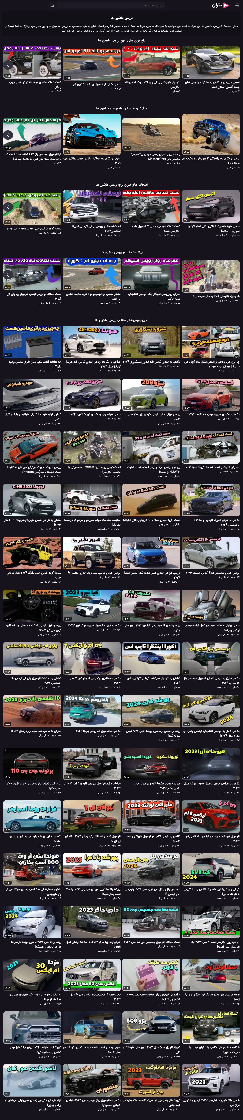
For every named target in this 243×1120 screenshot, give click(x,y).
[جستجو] (52, 5)
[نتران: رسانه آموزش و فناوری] (220, 5)
